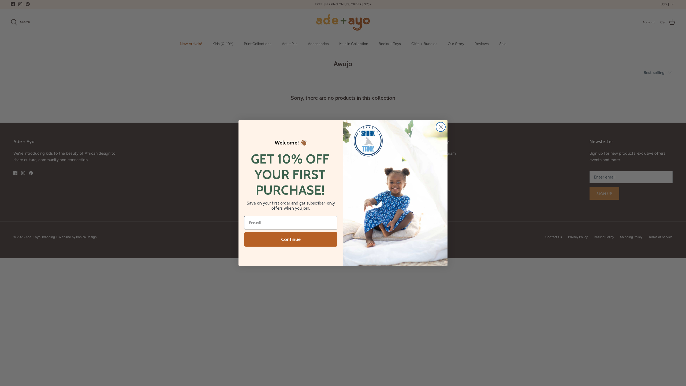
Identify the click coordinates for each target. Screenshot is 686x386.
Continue (291, 239)
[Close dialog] (440, 127)
